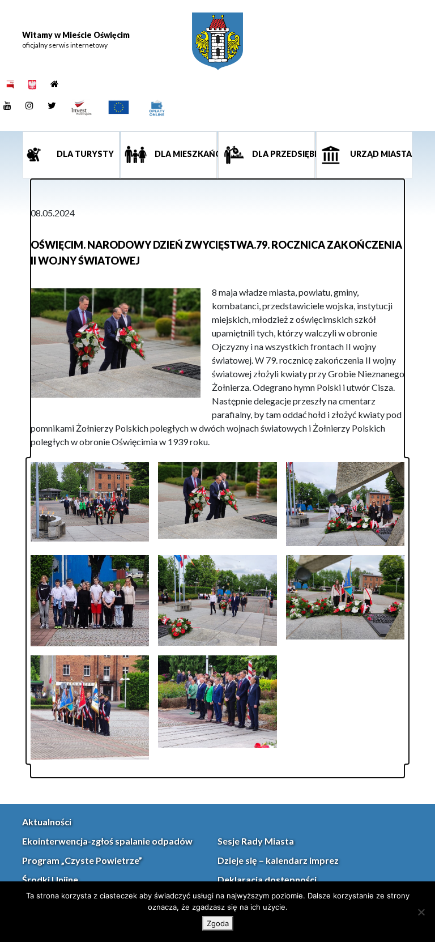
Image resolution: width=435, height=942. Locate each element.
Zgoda (218, 923)
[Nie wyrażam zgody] (421, 912)
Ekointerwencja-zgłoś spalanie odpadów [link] (107, 841)
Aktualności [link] (46, 821)
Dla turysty (84, 154)
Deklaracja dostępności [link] (267, 879)
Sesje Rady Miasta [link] (256, 841)
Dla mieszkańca (185, 154)
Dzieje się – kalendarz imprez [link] (278, 860)
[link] (217, 41)
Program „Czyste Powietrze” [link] (82, 860)
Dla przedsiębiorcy (282, 154)
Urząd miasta (380, 154)
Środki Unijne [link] (50, 879)
